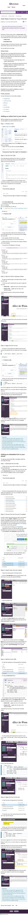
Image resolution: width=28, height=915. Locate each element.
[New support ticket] (17, 12)
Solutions (16, 911)
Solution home (4, 16)
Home (11, 911)
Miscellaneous (18, 16)
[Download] (12, 474)
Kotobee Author (11, 16)
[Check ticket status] (22, 12)
